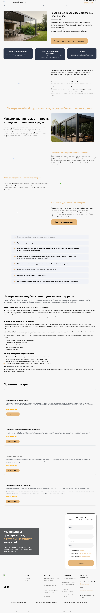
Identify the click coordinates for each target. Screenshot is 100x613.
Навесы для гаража (49, 592)
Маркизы (37, 5)
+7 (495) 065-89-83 (90, 1)
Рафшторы (65, 589)
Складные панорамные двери (70, 586)
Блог (26, 580)
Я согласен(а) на (80, 557)
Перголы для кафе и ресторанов (49, 595)
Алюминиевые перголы (50, 585)
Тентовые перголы (48, 580)
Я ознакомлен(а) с (78, 551)
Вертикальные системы (18, 5)
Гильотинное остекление (68, 582)
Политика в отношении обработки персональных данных (18, 611)
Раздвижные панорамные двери (69, 579)
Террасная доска (47, 5)
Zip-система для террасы (68, 594)
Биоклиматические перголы (51, 578)
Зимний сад (47, 583)
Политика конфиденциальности (18, 602)
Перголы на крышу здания (51, 590)
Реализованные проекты (58, 5)
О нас (27, 575)
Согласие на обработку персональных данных (75, 602)
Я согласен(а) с (81, 554)
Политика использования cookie (47, 611)
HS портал (64, 596)
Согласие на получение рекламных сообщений (45, 602)
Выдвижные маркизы (67, 591)
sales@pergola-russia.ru (87, 590)
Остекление (29, 5)
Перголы (6, 5)
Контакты (68, 5)
